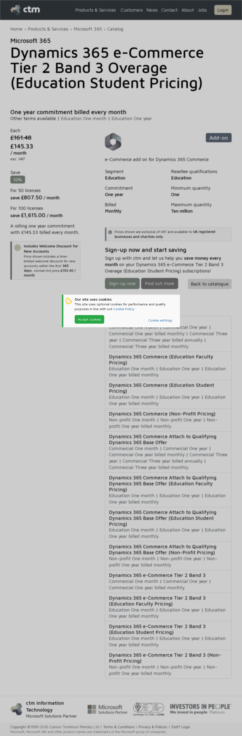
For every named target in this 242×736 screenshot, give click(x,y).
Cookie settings (160, 320)
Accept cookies (89, 319)
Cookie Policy (123, 309)
